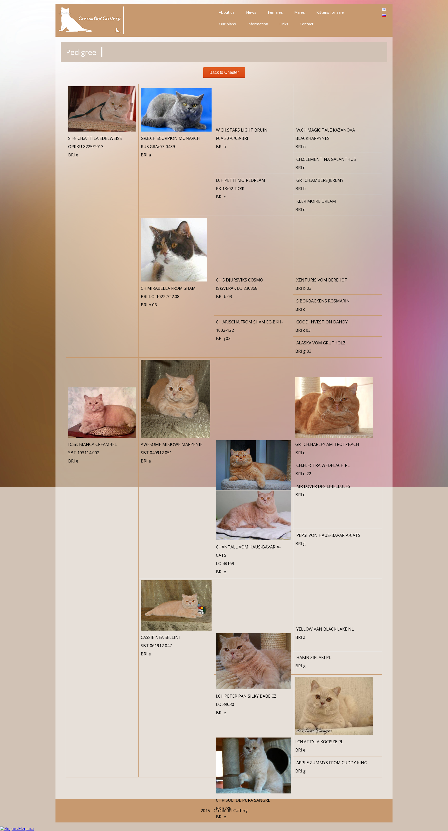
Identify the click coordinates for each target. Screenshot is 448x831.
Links (283, 23)
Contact (306, 23)
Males (299, 12)
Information (257, 23)
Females (275, 12)
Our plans (227, 23)
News (251, 12)
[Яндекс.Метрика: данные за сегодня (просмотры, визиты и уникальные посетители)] (17, 828)
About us (227, 12)
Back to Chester (224, 72)
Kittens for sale (330, 12)
